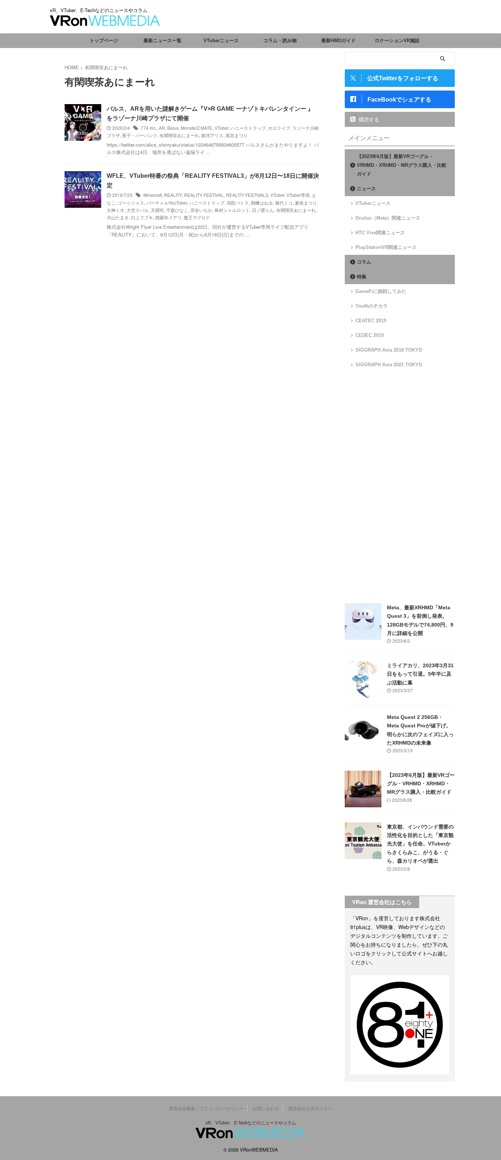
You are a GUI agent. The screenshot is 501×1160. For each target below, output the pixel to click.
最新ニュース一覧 (162, 40)
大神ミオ (115, 210)
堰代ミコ (284, 202)
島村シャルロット (232, 210)
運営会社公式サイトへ (310, 1108)
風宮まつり (237, 135)
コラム (364, 262)
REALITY (173, 195)
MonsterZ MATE (196, 128)
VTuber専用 (298, 195)
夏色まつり (306, 202)
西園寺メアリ (168, 217)
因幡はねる (262, 202)
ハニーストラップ (248, 128)
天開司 (157, 210)
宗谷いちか (201, 210)
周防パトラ (238, 202)
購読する (368, 119)
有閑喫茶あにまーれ (179, 135)
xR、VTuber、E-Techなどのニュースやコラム (250, 1122)
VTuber (221, 128)
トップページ (103, 40)
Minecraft (152, 195)
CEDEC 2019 (369, 335)
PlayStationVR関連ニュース (386, 247)
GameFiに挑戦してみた (380, 291)
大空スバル (138, 210)
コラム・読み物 (280, 40)
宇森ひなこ (177, 210)
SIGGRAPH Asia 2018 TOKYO (388, 350)
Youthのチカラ (371, 306)
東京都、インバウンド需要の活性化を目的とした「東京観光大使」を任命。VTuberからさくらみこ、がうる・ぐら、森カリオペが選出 (420, 844)
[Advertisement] (400, 486)
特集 (361, 276)
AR (162, 128)
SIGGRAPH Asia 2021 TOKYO (388, 364)
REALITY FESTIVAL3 (247, 195)
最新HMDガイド (338, 40)
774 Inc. (149, 128)
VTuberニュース (221, 40)
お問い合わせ (266, 1108)
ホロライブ (279, 128)
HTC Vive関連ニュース (380, 232)
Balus (173, 128)
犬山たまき (118, 217)
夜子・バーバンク (139, 135)
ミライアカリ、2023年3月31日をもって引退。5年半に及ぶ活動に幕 (420, 674)
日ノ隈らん (263, 210)
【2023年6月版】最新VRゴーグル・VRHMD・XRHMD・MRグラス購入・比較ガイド (401, 165)
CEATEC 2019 (370, 320)
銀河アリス (212, 135)
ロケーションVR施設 (397, 40)
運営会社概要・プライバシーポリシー (206, 1108)
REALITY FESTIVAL (204, 195)
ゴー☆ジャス (131, 202)
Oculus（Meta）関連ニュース (387, 218)
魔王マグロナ (197, 217)
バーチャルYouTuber (166, 202)
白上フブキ (142, 217)
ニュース (366, 188)
